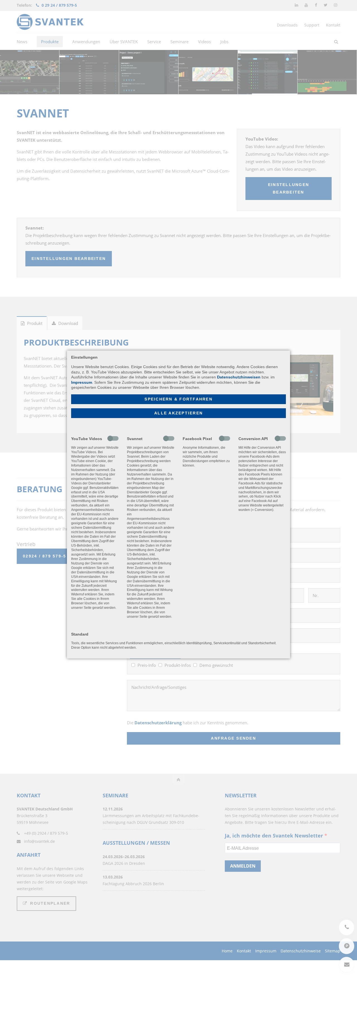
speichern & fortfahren (178, 399)
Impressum (81, 382)
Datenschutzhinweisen (238, 377)
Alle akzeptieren (178, 413)
